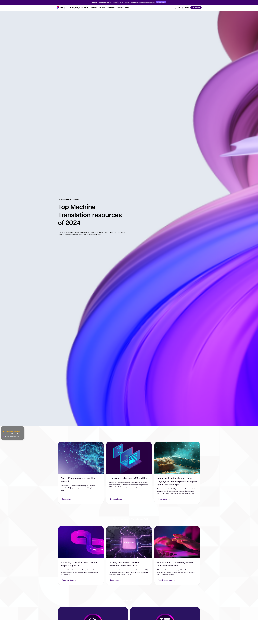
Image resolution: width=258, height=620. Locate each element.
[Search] (174, 7)
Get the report (161, 2)
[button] (60, 7)
